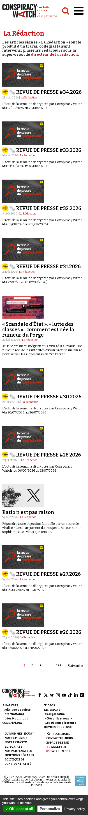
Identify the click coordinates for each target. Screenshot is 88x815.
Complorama (55, 714)
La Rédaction (29, 97)
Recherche (61, 733)
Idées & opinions (15, 718)
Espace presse (57, 742)
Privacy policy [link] (74, 809)
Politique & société (17, 709)
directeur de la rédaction (54, 54)
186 (59, 666)
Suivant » (75, 666)
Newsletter (56, 747)
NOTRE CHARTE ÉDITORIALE (16, 744)
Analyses (10, 705)
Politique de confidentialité (18, 761)
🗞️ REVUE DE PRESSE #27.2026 (45, 574)
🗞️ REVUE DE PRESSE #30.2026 (45, 397)
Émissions (52, 709)
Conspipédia (12, 722)
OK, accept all (20, 809)
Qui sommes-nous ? (19, 733)
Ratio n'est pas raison (28, 512)
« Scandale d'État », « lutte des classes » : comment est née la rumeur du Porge (38, 329)
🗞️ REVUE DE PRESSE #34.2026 (45, 92)
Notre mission (16, 738)
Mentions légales (19, 755)
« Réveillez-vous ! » (58, 718)
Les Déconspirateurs (60, 722)
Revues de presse (58, 727)
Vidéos (49, 705)
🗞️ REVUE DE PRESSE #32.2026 (45, 208)
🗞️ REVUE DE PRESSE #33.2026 (45, 150)
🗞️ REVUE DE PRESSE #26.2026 (45, 632)
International (13, 714)
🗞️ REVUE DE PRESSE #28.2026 (45, 455)
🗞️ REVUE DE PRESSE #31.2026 (45, 266)
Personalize (50, 809)
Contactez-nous (59, 738)
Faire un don (60, 751)
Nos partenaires (18, 751)
